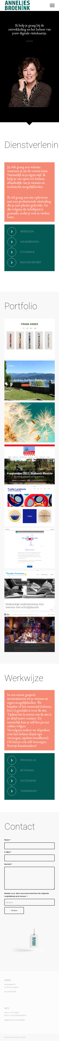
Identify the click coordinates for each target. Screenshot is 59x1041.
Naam (7, 840)
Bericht (8, 864)
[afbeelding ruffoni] (30, 382)
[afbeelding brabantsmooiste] (30, 465)
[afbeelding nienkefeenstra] (30, 591)
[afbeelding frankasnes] (30, 340)
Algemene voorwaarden (14, 1020)
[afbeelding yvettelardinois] (30, 507)
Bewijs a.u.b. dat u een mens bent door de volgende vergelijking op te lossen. (26, 894)
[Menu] (51, 5)
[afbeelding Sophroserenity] (30, 423)
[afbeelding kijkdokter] (30, 549)
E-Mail (7, 852)
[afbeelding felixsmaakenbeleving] (30, 633)
